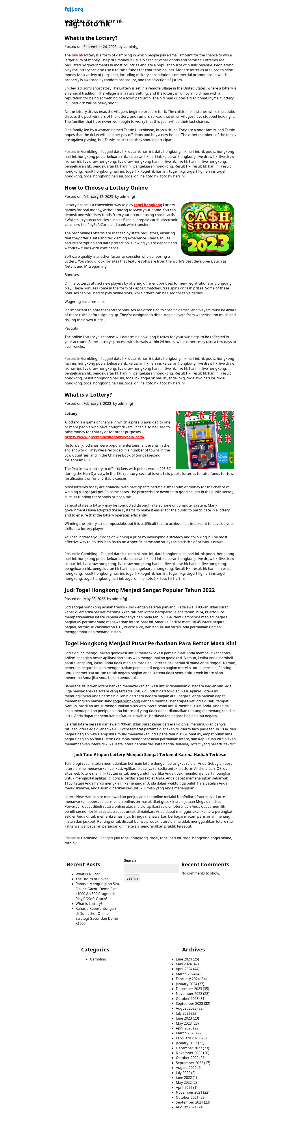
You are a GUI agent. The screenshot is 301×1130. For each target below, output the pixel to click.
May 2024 (184, 964)
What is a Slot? (88, 874)
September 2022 (189, 1062)
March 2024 (185, 974)
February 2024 (188, 978)
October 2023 (187, 998)
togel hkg (177, 171)
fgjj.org (74, 9)
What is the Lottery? (91, 37)
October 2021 (187, 1097)
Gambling (89, 151)
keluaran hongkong (179, 156)
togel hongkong (148, 204)
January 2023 (186, 1042)
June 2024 (184, 959)
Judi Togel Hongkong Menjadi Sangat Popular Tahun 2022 (140, 589)
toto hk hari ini (172, 176)
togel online (135, 176)
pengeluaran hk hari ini (112, 166)
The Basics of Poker (92, 878)
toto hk (152, 176)
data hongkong (168, 151)
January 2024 (186, 983)
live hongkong (214, 161)
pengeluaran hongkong (153, 166)
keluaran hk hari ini (145, 156)
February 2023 (188, 1038)
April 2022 (184, 1087)
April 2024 (184, 968)
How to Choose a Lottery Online (106, 187)
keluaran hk (117, 156)
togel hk (132, 171)
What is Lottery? (89, 903)
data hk (120, 151)
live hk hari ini (189, 161)
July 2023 (183, 1013)
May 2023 (184, 1023)
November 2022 (189, 1052)
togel (154, 837)
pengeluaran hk (78, 166)
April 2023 (184, 1028)
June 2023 (184, 1018)
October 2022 (187, 1057)
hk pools (208, 151)
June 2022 (184, 1077)
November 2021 (189, 1092)
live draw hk (207, 156)
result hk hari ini (205, 166)
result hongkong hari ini (104, 171)
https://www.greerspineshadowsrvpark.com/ (105, 436)
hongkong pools (91, 156)
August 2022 (186, 1067)
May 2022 (184, 1082)
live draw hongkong (99, 161)
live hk (77, 55)
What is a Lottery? (88, 394)
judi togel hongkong (131, 837)
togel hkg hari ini (201, 171)
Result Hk (183, 166)
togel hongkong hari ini (103, 176)
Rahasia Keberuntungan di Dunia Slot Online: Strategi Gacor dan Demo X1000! (97, 916)
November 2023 (189, 993)
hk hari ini (190, 151)
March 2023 (185, 1033)
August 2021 (186, 1107)
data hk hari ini (140, 151)
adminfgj (130, 46)
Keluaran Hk (109, 21)
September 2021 (189, 1102)
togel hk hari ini (154, 171)
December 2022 (189, 1048)
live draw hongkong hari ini (141, 161)
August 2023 (186, 1008)
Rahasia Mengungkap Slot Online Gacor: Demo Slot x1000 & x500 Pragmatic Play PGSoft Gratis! (97, 891)
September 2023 (189, 1003)
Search (130, 860)
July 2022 (183, 1072)
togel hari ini (78, 21)
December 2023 (189, 988)
